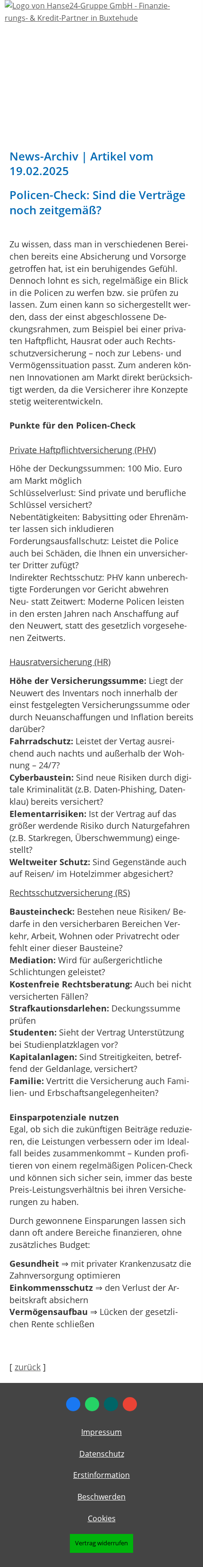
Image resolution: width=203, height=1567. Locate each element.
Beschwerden (101, 1496)
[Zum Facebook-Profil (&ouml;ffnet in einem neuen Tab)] (73, 1404)
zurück (28, 1367)
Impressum (101, 1432)
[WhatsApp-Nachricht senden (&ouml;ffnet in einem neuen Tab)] (92, 1404)
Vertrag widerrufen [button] (101, 1543)
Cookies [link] (102, 1518)
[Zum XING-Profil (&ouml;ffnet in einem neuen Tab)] (111, 1404)
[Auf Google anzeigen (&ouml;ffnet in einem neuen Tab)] (130, 1404)
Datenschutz (101, 1454)
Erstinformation (101, 1475)
